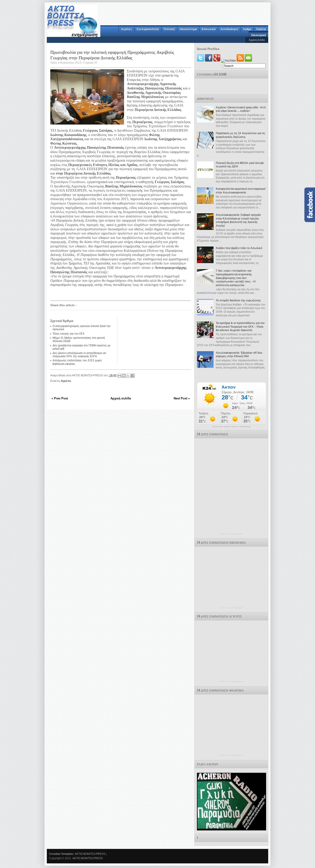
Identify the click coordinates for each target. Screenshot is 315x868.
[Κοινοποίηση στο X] (128, 375)
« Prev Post (59, 398)
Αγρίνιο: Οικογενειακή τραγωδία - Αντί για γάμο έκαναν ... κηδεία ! (241, 109)
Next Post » (182, 398)
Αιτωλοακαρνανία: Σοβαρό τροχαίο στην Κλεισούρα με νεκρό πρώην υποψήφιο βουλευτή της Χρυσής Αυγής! (238, 220)
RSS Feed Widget (231, 534)
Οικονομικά (258, 35)
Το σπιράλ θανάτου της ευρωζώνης (238, 300)
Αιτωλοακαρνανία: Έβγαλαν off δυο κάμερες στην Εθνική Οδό (239, 354)
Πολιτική (169, 29)
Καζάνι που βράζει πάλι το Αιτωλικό (239, 248)
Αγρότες (126, 29)
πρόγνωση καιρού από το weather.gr (231, 426)
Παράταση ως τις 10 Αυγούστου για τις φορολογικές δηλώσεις (240, 135)
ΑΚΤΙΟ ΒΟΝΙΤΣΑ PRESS (90, 854)
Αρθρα (247, 29)
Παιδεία (261, 29)
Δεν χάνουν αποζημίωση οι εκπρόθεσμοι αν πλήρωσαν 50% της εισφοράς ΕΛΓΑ (79, 354)
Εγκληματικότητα (148, 29)
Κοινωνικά (209, 29)
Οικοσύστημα (188, 29)
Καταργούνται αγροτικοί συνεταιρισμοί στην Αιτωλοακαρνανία (240, 190)
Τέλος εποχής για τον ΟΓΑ (68, 333)
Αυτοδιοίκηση (229, 29)
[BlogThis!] (124, 375)
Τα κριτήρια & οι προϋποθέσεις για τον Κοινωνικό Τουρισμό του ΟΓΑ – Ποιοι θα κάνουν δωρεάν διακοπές (240, 326)
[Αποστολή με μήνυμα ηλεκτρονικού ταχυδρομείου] (119, 375)
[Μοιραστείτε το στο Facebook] (132, 375)
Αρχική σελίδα (257, 40)
